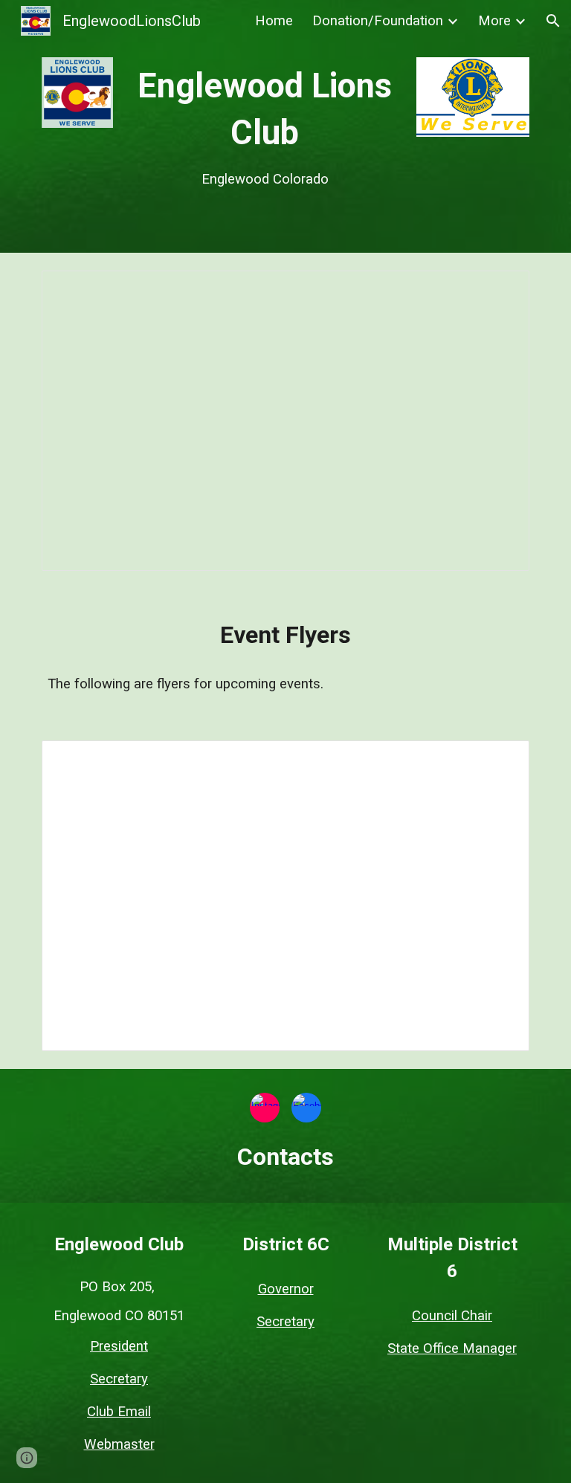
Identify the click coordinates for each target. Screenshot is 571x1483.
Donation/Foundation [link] (377, 21)
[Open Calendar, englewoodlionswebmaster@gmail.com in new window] (501, 290)
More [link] (494, 21)
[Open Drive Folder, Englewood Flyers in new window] (501, 759)
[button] (553, 21)
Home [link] (274, 21)
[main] (264, 126)
